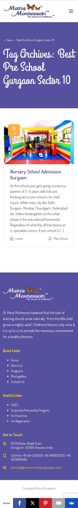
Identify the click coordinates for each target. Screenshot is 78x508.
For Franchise (19, 416)
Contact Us (17, 382)
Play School (61, 239)
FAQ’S (14, 405)
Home (14, 360)
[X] (32, 503)
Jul (14, 131)
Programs (17, 371)
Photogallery (18, 376)
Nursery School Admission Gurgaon (35, 174)
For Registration (20, 421)
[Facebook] (19, 503)
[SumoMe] (71, 503)
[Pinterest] (45, 503)
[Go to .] (3, 40)
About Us (16, 366)
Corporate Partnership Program (30, 410)
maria (19, 239)
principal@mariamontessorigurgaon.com (36, 467)
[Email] (58, 503)
